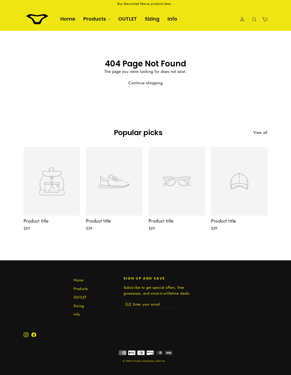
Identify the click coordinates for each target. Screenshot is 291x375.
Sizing (152, 18)
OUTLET (127, 18)
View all (260, 132)
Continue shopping (145, 83)
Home (67, 18)
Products (95, 18)
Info (172, 18)
